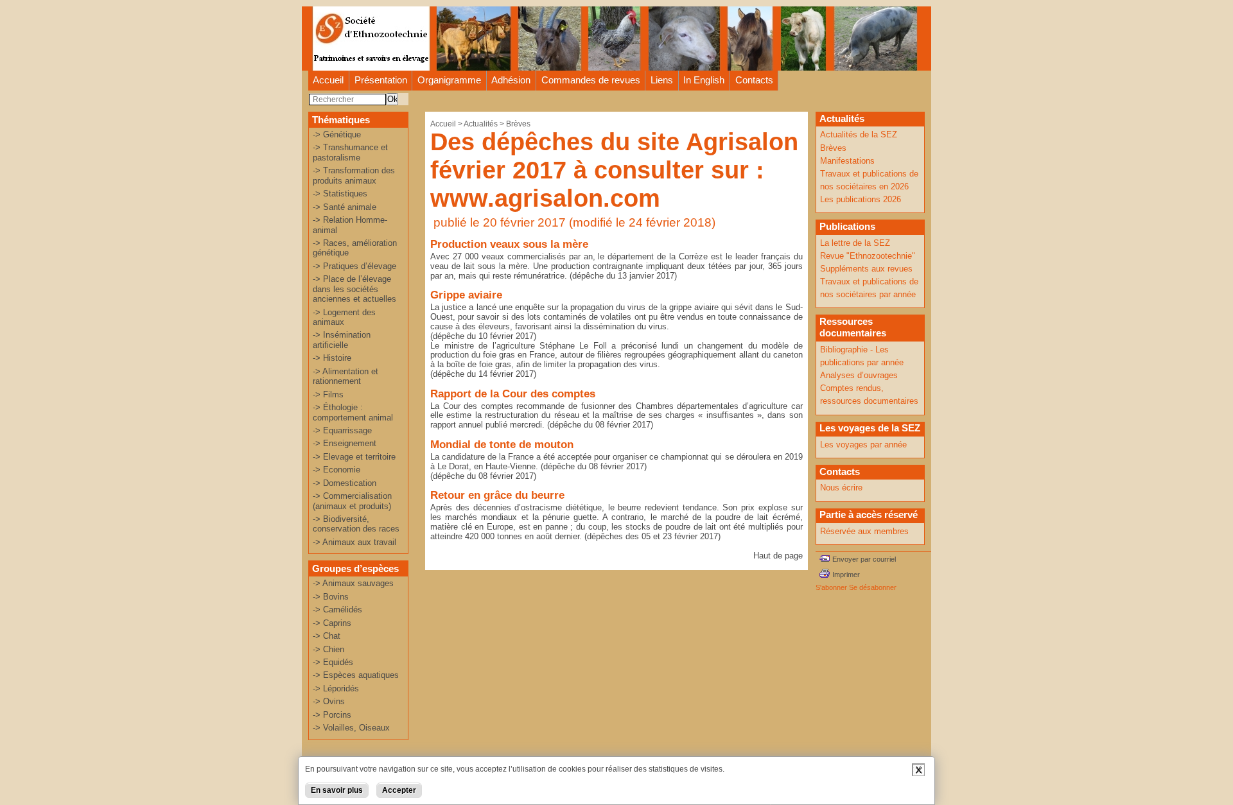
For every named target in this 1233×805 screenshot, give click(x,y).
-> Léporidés (336, 688)
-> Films (328, 394)
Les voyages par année (863, 444)
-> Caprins (332, 623)
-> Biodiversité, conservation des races (356, 523)
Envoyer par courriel (864, 559)
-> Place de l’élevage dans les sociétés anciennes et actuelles (354, 289)
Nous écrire (841, 487)
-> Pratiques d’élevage (354, 266)
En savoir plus (337, 790)
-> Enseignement (344, 443)
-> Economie (336, 469)
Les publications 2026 (860, 199)
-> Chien (328, 649)
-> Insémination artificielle (342, 339)
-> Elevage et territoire (354, 457)
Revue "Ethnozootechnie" (867, 256)
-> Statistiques (340, 193)
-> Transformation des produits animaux (354, 175)
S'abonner (831, 587)
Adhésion (510, 79)
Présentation (380, 79)
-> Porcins (332, 715)
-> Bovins (331, 597)
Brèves (518, 124)
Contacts (754, 79)
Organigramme (449, 79)
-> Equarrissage (342, 430)
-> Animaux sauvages (353, 583)
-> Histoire (332, 358)
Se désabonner (872, 587)
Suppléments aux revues (866, 268)
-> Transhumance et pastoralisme (350, 152)
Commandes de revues (590, 79)
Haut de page (778, 555)
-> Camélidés (337, 609)
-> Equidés (333, 662)
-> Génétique (337, 134)
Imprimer (846, 574)
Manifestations (847, 161)
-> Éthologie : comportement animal (353, 412)
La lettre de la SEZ (855, 243)
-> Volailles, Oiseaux (351, 727)
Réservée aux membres (864, 531)
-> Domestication (344, 483)
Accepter (399, 790)
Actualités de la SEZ (858, 134)
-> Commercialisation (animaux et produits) (352, 500)
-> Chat (326, 636)
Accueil (328, 79)
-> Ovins (329, 701)
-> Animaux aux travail (354, 542)
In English (703, 79)
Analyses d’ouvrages (859, 375)
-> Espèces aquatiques (356, 675)
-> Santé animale (344, 207)
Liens (662, 79)
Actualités (481, 124)
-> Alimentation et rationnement (345, 376)
